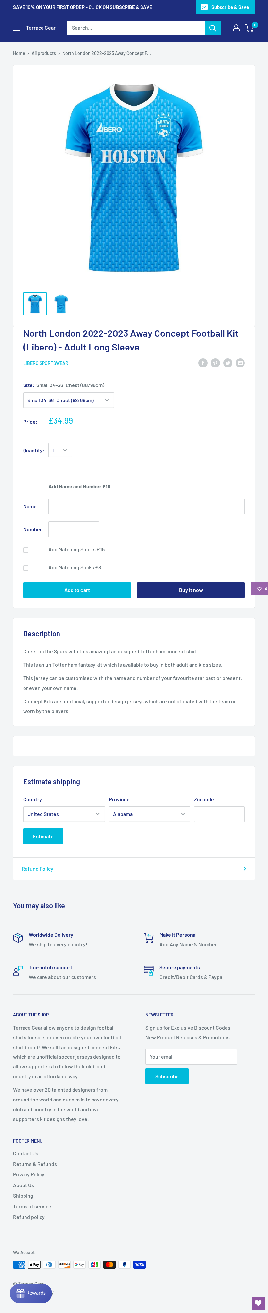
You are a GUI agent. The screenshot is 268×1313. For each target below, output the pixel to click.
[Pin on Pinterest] (215, 362)
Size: (63, 385)
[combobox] (136, 28)
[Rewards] (31, 1293)
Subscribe (167, 1076)
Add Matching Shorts (76, 549)
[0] (249, 28)
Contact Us (25, 1153)
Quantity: (33, 450)
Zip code (204, 799)
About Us (23, 1185)
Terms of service (32, 1206)
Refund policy (29, 1217)
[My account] (236, 27)
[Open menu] (16, 28)
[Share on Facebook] (203, 362)
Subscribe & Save (230, 7)
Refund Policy (37, 868)
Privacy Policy (28, 1174)
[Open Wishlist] (258, 1303)
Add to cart (77, 590)
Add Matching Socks (74, 567)
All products (44, 53)
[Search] (213, 28)
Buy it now (191, 590)
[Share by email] (240, 362)
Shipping (23, 1195)
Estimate (43, 836)
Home (19, 53)
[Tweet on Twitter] (227, 362)
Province (119, 799)
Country (32, 799)
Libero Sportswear (45, 363)
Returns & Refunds (35, 1164)
